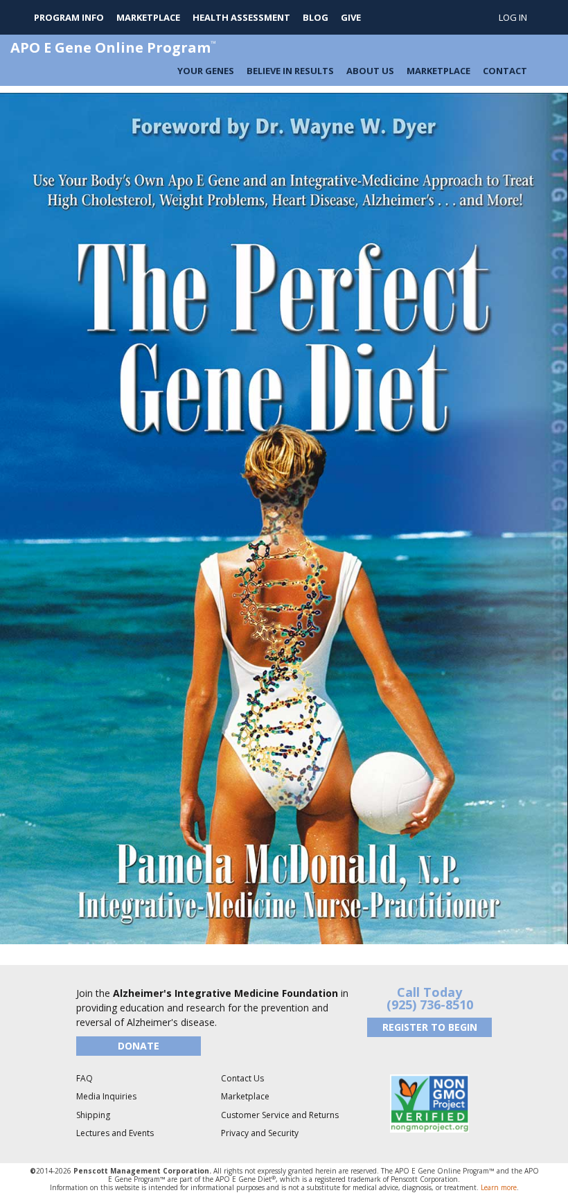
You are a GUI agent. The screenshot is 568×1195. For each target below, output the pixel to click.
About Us (370, 70)
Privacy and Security (260, 1133)
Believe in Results (290, 70)
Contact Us (242, 1078)
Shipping (93, 1115)
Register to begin (429, 1027)
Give (351, 17)
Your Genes (205, 70)
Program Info (69, 17)
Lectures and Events (115, 1133)
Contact (505, 70)
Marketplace (148, 17)
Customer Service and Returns (280, 1115)
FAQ (84, 1078)
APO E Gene (113, 47)
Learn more (499, 1187)
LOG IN (513, 17)
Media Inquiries (106, 1096)
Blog (315, 17)
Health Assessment (241, 17)
